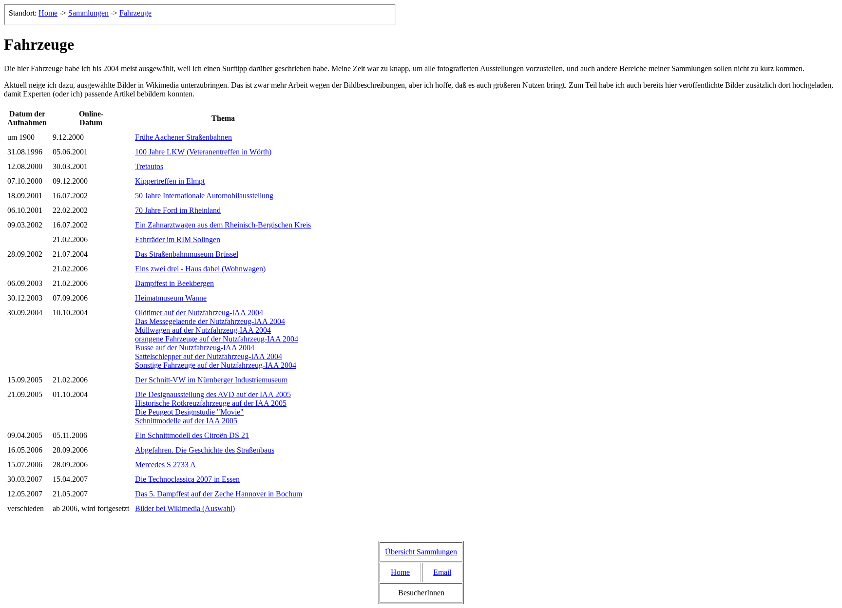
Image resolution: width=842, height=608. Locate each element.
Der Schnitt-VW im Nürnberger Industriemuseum (211, 380)
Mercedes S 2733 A (165, 464)
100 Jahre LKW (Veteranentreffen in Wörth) (203, 152)
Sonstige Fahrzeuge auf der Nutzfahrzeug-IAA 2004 (215, 365)
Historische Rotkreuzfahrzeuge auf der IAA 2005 (211, 403)
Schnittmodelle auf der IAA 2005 (186, 421)
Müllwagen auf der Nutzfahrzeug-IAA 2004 (203, 330)
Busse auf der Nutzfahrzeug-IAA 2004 (194, 347)
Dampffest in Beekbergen (174, 283)
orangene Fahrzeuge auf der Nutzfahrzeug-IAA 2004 (216, 339)
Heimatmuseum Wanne (171, 298)
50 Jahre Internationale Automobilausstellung (204, 195)
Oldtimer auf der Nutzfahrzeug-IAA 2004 (199, 312)
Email (442, 572)
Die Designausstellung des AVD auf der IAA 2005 (213, 394)
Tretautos (149, 166)
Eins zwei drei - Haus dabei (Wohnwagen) (200, 269)
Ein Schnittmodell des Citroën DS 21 (192, 435)
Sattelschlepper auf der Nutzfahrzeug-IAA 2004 (208, 356)
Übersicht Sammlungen (421, 552)
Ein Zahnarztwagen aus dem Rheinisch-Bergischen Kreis (223, 225)
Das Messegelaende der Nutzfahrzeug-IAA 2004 (210, 321)
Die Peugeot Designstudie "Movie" (189, 412)
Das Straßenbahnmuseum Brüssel (186, 254)
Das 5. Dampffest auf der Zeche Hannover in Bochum (218, 494)
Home (400, 572)
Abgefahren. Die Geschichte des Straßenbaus (204, 450)
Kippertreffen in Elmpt (170, 181)
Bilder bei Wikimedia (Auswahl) (185, 508)
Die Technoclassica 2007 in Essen (187, 479)
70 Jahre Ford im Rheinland (178, 210)
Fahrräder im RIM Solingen (177, 239)
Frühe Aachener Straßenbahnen (183, 137)
